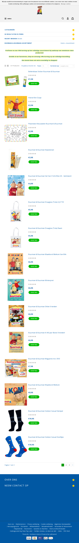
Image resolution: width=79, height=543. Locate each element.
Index (60, 531)
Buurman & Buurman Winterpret (41, 280)
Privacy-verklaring (33, 524)
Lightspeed (53, 534)
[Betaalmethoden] (39, 539)
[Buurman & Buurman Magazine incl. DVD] (16, 379)
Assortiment (70, 43)
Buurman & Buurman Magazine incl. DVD (44, 359)
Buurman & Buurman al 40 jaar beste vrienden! (46, 333)
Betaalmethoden (47, 526)
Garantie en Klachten (41, 529)
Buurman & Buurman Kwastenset (41, 150)
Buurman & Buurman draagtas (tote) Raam (45, 228)
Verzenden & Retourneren (63, 526)
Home (63, 43)
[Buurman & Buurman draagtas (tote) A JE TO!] (16, 222)
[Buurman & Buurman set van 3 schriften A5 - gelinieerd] (16, 196)
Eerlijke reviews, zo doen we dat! (45, 531)
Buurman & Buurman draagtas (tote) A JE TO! (46, 202)
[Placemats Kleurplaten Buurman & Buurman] (16, 144)
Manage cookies (66, 4)
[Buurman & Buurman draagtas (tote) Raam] (16, 248)
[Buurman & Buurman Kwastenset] (16, 170)
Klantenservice (21, 524)
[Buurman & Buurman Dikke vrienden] (16, 327)
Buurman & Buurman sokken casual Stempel (45, 411)
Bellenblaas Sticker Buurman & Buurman (44, 71)
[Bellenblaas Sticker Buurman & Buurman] (16, 92)
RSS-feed (67, 531)
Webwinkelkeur (35, 526)
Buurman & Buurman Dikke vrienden (42, 306)
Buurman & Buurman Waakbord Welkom (44, 385)
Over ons (11, 524)
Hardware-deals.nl (36, 534)
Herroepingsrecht (13, 526)
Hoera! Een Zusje (34, 98)
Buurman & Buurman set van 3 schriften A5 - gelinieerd (49, 176)
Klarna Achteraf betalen (57, 529)
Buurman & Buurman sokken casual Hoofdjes (46, 437)
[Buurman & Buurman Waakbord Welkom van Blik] (16, 274)
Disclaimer (24, 526)
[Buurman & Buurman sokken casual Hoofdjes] (16, 457)
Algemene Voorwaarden (63, 524)
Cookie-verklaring (47, 524)
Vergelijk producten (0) (28, 66)
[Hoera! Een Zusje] (16, 118)
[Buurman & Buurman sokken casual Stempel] (16, 431)
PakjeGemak (18, 529)
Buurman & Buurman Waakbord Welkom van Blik (47, 254)
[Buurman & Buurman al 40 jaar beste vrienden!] (16, 353)
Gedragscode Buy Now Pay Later (21, 531)
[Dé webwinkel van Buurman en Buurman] (39, 10)
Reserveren (28, 529)
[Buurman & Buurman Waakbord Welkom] (16, 405)
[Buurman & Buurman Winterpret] (16, 300)
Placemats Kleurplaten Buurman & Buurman (45, 124)
